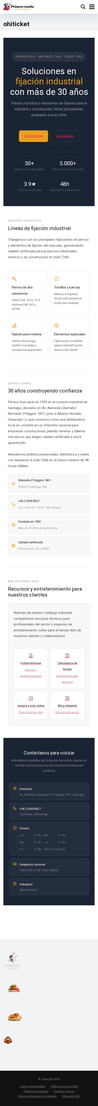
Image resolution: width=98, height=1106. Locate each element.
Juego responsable (32, 1086)
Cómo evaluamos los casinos (37, 1096)
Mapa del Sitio (71, 1096)
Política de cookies (36, 1091)
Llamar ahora (33, 136)
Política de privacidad (64, 1086)
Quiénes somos (64, 1091)
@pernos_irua (28, 889)
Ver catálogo (65, 136)
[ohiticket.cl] (18, 6)
